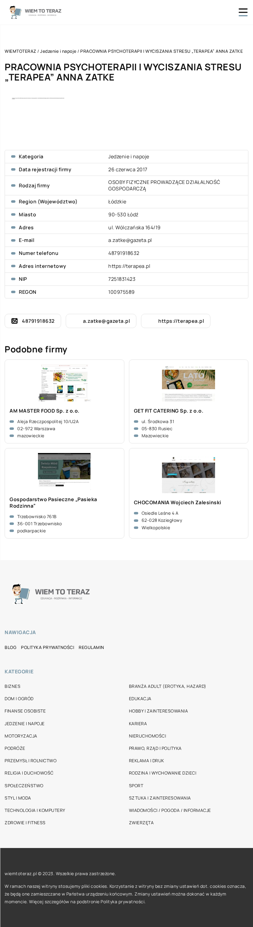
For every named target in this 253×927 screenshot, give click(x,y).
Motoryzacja (21, 736)
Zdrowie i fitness (25, 822)
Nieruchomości (147, 736)
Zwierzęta (141, 822)
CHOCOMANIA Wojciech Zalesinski (177, 502)
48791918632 (123, 253)
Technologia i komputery (35, 810)
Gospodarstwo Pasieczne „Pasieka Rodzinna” (53, 502)
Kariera (138, 723)
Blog (10, 647)
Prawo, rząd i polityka (155, 748)
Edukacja (140, 698)
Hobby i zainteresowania (158, 711)
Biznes (12, 686)
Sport (136, 785)
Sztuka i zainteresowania (160, 798)
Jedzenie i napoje (128, 156)
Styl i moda (18, 798)
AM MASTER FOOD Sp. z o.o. (45, 411)
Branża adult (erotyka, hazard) (167, 686)
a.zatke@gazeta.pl (130, 240)
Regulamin (91, 647)
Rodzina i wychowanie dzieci (163, 773)
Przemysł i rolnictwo (30, 760)
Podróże (15, 748)
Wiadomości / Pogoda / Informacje (170, 810)
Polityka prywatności (47, 647)
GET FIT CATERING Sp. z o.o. (169, 411)
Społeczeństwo (24, 785)
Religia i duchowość (29, 773)
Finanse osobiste (25, 711)
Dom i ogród (19, 698)
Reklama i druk (146, 760)
